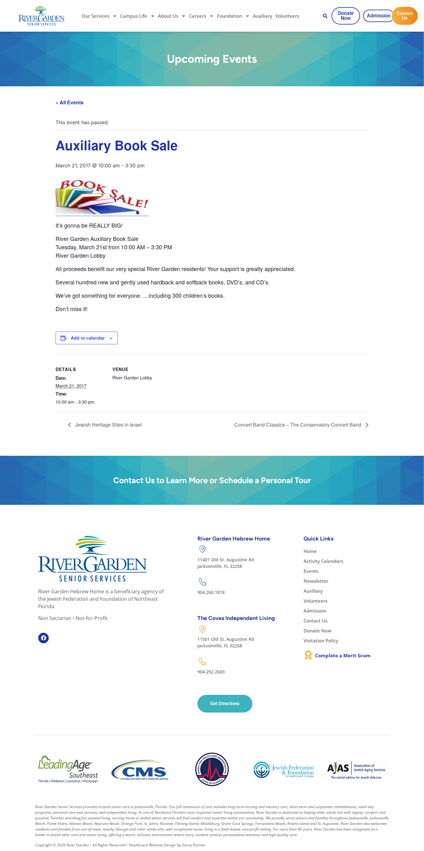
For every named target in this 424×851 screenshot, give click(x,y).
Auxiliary (262, 16)
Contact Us (315, 621)
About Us (168, 16)
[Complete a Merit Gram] (308, 655)
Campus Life (133, 16)
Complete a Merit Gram (343, 655)
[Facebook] (43, 638)
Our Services (95, 16)
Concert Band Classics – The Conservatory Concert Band (298, 424)
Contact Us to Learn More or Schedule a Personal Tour (212, 480)
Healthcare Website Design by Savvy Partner (167, 845)
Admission (315, 611)
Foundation (229, 16)
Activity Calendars (323, 561)
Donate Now (318, 630)
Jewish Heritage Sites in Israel (108, 424)
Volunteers (287, 16)
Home (310, 551)
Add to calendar (88, 338)
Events (311, 571)
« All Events (69, 102)
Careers (197, 16)
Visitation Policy (321, 640)
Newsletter (316, 581)
